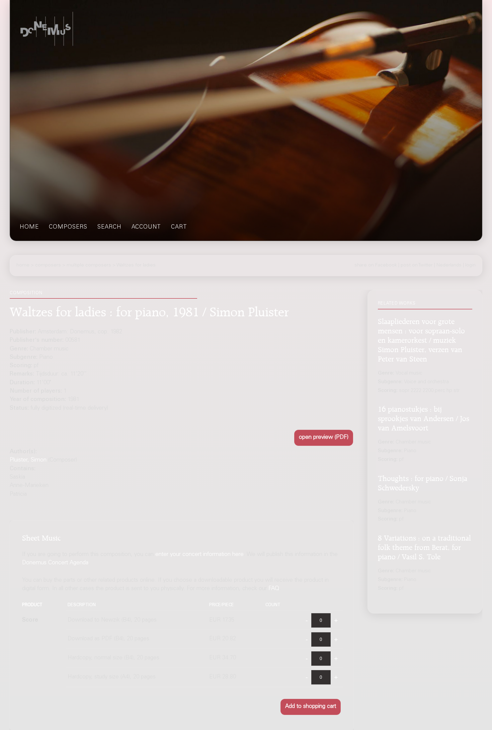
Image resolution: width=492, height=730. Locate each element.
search (109, 227)
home (29, 227)
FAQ (273, 589)
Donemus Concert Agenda (55, 563)
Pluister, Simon (28, 460)
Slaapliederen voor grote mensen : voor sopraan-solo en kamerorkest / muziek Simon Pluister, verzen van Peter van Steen (421, 339)
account (146, 227)
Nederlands (449, 265)
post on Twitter (417, 265)
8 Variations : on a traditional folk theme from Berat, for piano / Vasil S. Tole (424, 546)
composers (68, 227)
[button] (323, 438)
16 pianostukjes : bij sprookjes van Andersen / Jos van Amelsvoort (423, 417)
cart (179, 227)
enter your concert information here (199, 555)
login (470, 265)
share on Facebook (375, 265)
